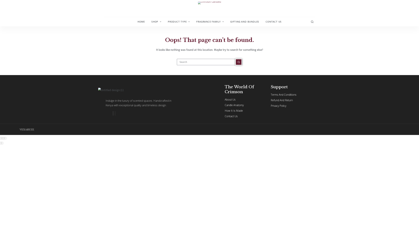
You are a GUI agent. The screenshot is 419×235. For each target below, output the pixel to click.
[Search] (312, 22)
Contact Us (274, 21)
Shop (154, 21)
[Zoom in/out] (0, 138)
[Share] (3, 138)
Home (141, 21)
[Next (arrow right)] (2, 143)
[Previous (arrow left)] (0, 143)
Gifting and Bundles (244, 21)
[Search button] (238, 62)
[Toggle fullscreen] (2, 138)
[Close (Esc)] (5, 138)
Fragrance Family (208, 21)
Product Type (177, 21)
